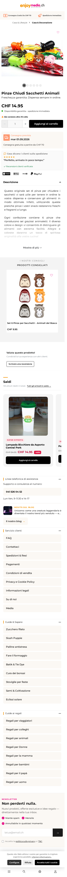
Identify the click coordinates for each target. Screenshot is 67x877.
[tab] (32, 182)
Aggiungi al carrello (46, 123)
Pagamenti (13, 564)
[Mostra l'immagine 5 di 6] (37, 85)
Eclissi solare (14, 699)
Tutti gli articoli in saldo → (39, 386)
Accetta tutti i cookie (47, 862)
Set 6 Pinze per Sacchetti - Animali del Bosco (32, 323)
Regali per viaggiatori (19, 720)
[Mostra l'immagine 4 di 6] (34, 85)
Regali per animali (17, 738)
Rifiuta (28, 862)
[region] (32, 58)
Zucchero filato (15, 629)
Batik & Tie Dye (15, 664)
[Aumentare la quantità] (25, 124)
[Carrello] (39, 872)
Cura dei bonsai (15, 673)
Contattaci (12, 546)
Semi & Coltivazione (18, 690)
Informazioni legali (17, 590)
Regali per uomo (16, 782)
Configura (14, 862)
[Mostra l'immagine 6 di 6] (40, 85)
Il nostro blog (14, 521)
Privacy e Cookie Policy (20, 581)
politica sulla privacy (25, 841)
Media (9, 608)
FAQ (9, 538)
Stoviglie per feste (17, 682)
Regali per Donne (16, 747)
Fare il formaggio (16, 655)
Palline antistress (16, 646)
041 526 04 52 (14, 491)
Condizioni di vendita (19, 573)
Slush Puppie (14, 638)
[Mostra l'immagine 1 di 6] (24, 85)
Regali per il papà (16, 773)
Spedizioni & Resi (16, 555)
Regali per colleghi (17, 729)
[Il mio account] (55, 872)
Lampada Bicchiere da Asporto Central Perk (25, 446)
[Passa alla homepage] (32, 6)
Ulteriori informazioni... (42, 857)
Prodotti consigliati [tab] (32, 265)
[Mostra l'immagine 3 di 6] (30, 85)
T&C (40, 841)
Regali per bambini (17, 764)
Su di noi (11, 599)
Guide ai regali (13, 713)
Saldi (7, 382)
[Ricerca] (24, 872)
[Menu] (9, 872)
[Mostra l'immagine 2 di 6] (27, 85)
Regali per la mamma (19, 755)
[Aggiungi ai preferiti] (58, 31)
